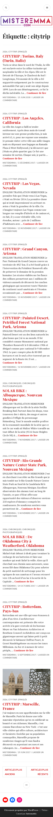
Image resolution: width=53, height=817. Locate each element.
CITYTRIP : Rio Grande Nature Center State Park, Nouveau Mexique (25, 465)
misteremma (9, 97)
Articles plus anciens (13, 771)
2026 (5, 52)
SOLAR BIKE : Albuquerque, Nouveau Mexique (22, 395)
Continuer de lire (36, 93)
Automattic (31, 813)
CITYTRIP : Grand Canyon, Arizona (25, 251)
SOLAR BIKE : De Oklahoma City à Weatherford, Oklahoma (23, 541)
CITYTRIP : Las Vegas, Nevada (21, 185)
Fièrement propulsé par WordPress (21, 810)
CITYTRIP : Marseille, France (21, 706)
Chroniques (14, 383)
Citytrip (12, 52)
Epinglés (22, 52)
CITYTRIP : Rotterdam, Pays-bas (22, 608)
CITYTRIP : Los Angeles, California (23, 120)
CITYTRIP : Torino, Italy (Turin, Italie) (23, 58)
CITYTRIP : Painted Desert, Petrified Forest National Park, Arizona (26, 322)
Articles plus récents (39, 771)
